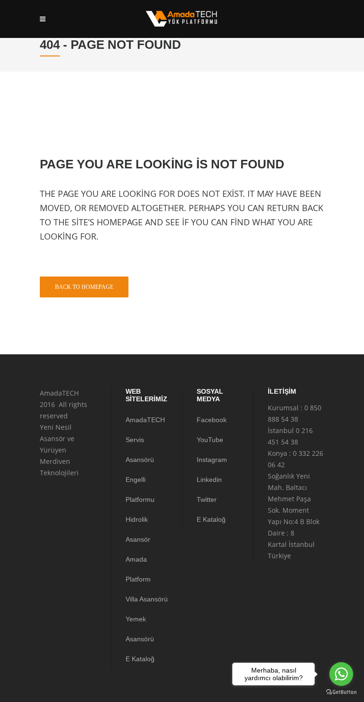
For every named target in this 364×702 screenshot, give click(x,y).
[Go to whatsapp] (341, 674)
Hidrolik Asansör (138, 529)
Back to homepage (84, 287)
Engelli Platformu (140, 489)
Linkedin (209, 479)
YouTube (210, 439)
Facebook (212, 420)
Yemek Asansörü (140, 629)
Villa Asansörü (147, 599)
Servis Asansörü (140, 449)
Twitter (207, 499)
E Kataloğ (140, 659)
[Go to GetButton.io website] (341, 692)
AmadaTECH (145, 420)
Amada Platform (138, 569)
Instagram (212, 459)
